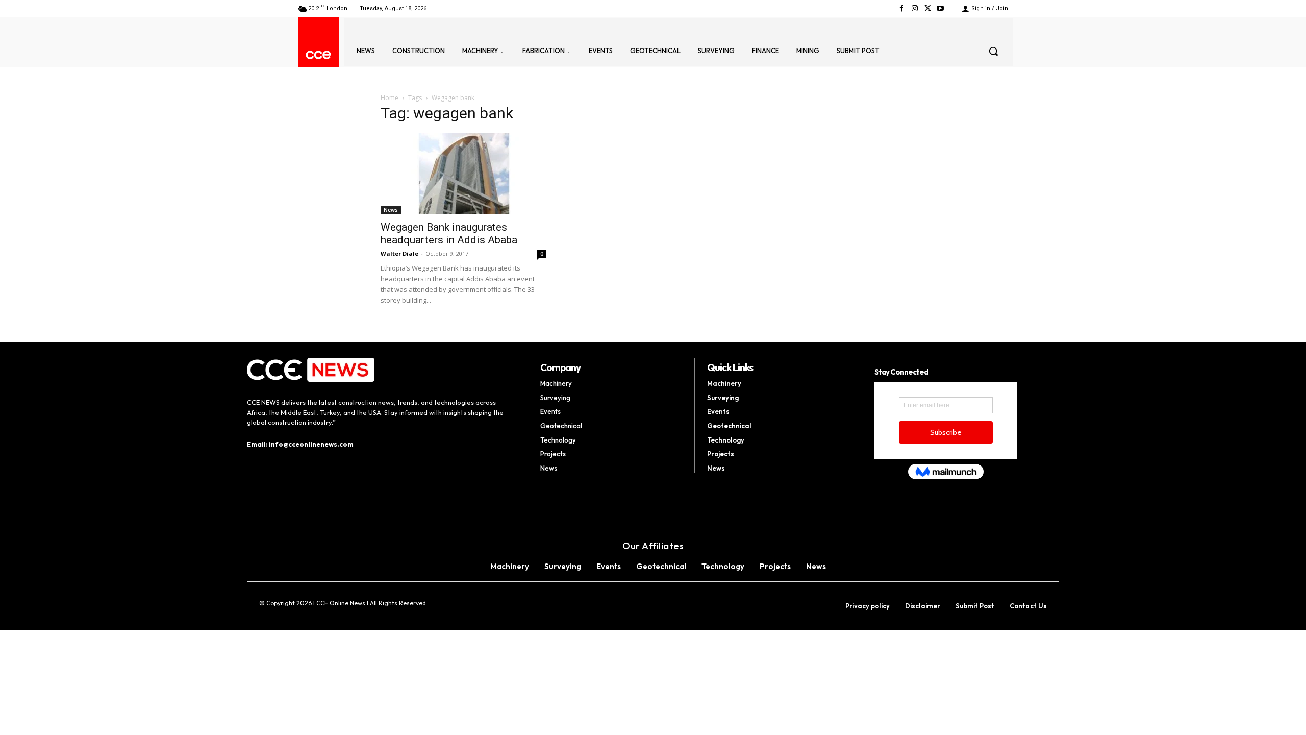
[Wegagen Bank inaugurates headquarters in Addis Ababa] (463, 173)
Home (389, 97)
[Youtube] (940, 8)
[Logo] (318, 55)
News (391, 209)
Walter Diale (399, 253)
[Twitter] (927, 8)
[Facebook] (901, 8)
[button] (993, 51)
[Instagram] (914, 8)
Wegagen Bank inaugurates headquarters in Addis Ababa (449, 233)
